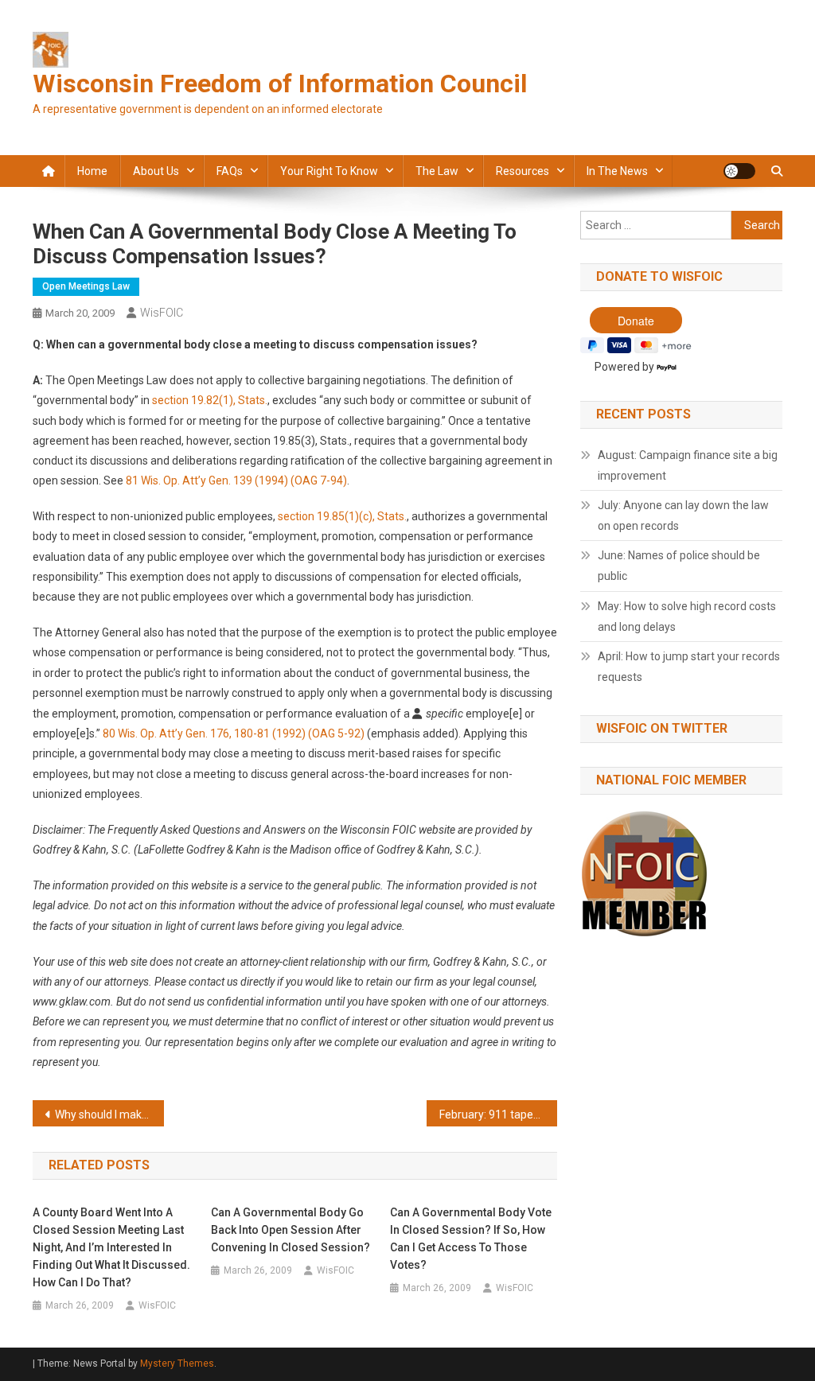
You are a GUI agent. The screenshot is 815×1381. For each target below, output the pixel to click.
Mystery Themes (177, 1363)
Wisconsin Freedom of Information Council (280, 83)
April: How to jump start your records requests (689, 666)
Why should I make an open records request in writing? (109, 1114)
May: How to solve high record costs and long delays (687, 616)
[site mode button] (739, 171)
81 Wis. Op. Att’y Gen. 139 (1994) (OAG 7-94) (236, 480)
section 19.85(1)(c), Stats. (342, 516)
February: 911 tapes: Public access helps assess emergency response (498, 1114)
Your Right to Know (329, 171)
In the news (617, 171)
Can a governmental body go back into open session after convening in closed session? (290, 1230)
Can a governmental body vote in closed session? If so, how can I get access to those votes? (471, 1238)
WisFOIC (161, 312)
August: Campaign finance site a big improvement (688, 465)
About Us (156, 171)
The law (436, 171)
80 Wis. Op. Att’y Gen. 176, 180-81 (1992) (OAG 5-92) (235, 733)
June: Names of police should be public (679, 565)
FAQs (229, 171)
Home (92, 171)
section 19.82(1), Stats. (209, 400)
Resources (522, 171)
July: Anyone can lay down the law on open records (683, 515)
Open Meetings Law (86, 286)
